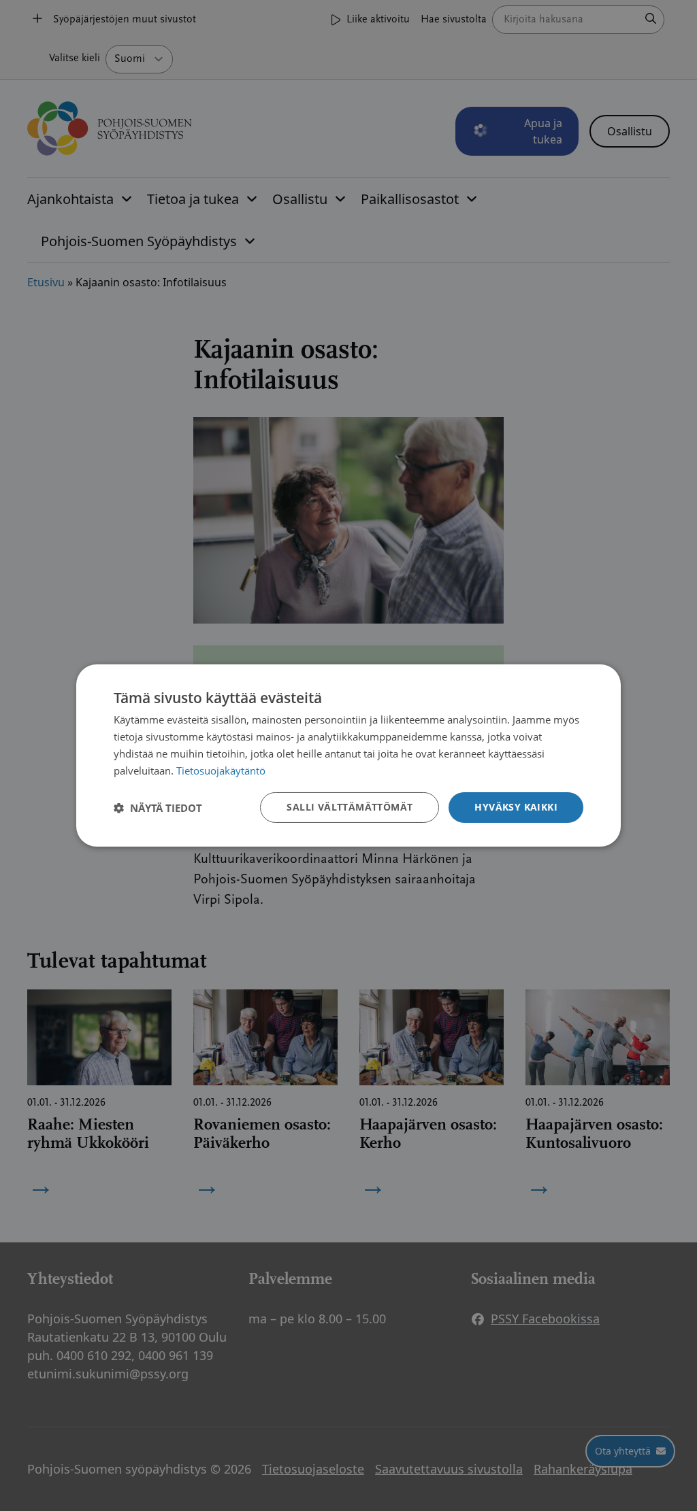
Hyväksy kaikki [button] (515, 806)
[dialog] (348, 755)
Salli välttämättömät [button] (349, 806)
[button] (158, 807)
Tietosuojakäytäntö (220, 770)
